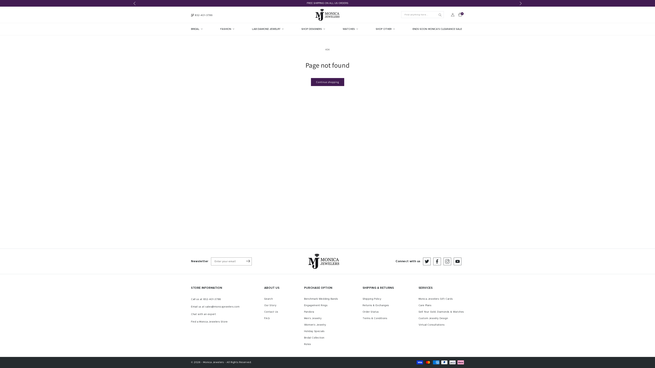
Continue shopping (327, 82)
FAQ (267, 318)
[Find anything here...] (440, 15)
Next (520, 3)
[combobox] (422, 14)
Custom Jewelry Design (433, 318)
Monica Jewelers (214, 362)
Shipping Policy (372, 299)
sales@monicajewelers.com (222, 307)
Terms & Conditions (375, 318)
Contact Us (271, 312)
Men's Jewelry (313, 318)
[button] (196, 29)
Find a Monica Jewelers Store (209, 322)
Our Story (270, 305)
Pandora (309, 312)
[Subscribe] (248, 261)
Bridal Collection (314, 338)
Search (268, 299)
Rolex (307, 344)
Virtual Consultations (432, 325)
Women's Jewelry (315, 325)
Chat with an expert (203, 314)
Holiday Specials (314, 331)
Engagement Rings (316, 305)
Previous (134, 3)
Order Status (371, 312)
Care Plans (425, 305)
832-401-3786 (212, 299)
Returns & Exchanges (376, 305)
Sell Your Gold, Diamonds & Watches (441, 312)
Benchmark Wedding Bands (321, 299)
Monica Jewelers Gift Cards (436, 299)
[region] (327, 3)
